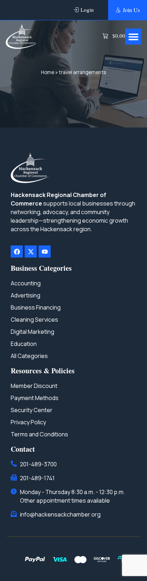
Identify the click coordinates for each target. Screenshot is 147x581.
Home (47, 72)
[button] (133, 36)
